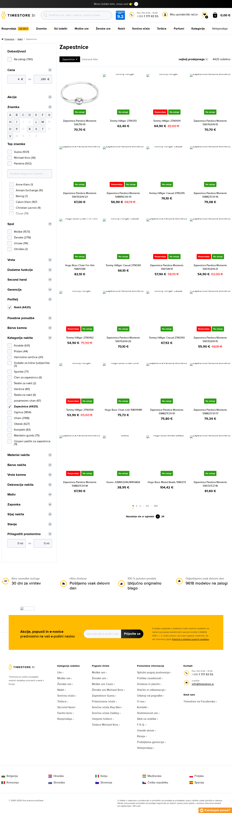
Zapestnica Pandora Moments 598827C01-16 (210, 195)
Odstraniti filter (90, 59)
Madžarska (154, 776)
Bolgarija (12, 776)
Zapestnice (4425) (26, 406)
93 (147, 506)
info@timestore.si (203, 684)
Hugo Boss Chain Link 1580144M (123, 410)
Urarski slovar (145, 730)
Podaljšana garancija (150, 742)
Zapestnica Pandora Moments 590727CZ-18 (210, 484)
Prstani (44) (21, 351)
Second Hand (65, 707)
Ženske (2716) (22, 237)
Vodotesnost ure (147, 713)
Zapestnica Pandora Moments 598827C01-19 (166, 411)
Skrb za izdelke (146, 719)
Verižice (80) (22, 389)
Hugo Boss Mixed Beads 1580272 (167, 482)
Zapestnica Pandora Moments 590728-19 (166, 267)
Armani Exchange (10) (29, 190)
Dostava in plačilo (148, 684)
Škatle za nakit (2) (25, 383)
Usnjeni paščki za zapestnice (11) (32, 442)
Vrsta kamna (16, 475)
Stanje (12, 524)
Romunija (13, 782)
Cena (11, 70)
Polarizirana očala (103, 701)
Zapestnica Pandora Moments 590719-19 (79, 122)
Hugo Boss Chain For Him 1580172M (79, 267)
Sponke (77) (21, 372)
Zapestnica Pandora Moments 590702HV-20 (123, 339)
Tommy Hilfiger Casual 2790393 (167, 337)
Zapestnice (68, 59)
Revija (141, 736)
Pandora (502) (23, 163)
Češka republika (158, 782)
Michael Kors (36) (25, 158)
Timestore (9, 39)
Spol (10, 224)
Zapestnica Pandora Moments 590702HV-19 (210, 122)
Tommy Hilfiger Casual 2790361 (123, 265)
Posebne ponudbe (20, 318)
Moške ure (64, 678)
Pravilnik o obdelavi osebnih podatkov (190, 639)
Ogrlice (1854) (22, 412)
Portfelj (12, 299)
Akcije (12, 97)
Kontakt (142, 707)
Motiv (11, 494)
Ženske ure (64, 684)
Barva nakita (16, 465)
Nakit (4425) (22, 307)
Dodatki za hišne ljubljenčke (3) (32, 364)
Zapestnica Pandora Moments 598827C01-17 (210, 411)
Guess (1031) (21, 152)
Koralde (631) (22, 345)
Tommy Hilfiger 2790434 (167, 121)
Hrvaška (58, 776)
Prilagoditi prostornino (24, 534)
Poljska (199, 776)
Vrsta (11, 260)
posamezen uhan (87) (27, 401)
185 (156, 506)
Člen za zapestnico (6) (28, 377)
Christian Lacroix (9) (28, 208)
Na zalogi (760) (23, 59)
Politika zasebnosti (149, 678)
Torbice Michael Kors (105, 725)
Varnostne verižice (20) (28, 357)
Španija (199, 782)
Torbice (62, 701)
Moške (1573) (22, 232)
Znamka (13, 107)
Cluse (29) (22, 213)
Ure (59, 672)
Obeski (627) (22, 424)
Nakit (20, 39)
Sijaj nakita (15, 514)
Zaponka (13, 504)
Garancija (14, 290)
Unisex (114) (21, 243)
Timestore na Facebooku (199, 701)
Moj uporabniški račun (184, 14)
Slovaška (59, 782)
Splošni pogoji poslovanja (153, 672)
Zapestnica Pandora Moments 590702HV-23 (79, 195)
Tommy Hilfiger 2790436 (80, 410)
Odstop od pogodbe (149, 696)
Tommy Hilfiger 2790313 (123, 121)
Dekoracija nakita (20, 485)
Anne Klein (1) (24, 184)
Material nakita (18, 455)
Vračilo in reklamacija (151, 690)
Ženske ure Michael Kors (107, 690)
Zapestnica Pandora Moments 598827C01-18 (79, 484)
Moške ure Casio (102, 684)
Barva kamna (17, 328)
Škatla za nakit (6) (25, 395)
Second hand (17, 280)
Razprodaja (64, 719)
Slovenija (106, 782)
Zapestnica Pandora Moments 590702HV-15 (210, 339)
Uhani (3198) (21, 418)
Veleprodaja (145, 748)
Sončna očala (66, 696)
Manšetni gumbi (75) (27, 435)
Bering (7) (22, 196)
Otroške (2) (21, 249)
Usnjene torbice (102, 719)
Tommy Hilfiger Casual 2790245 (167, 193)
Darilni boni (64, 713)
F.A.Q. (141, 725)
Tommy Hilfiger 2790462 (80, 337)
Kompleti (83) (22, 430)
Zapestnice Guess (103, 696)
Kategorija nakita (20, 338)
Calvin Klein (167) (26, 202)
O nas (140, 701)
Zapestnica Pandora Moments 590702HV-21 (210, 267)
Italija (103, 776)
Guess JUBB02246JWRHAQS (123, 482)
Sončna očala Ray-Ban (106, 707)
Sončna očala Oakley (105, 713)
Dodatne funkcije (20, 270)
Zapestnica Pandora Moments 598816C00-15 (123, 195)
